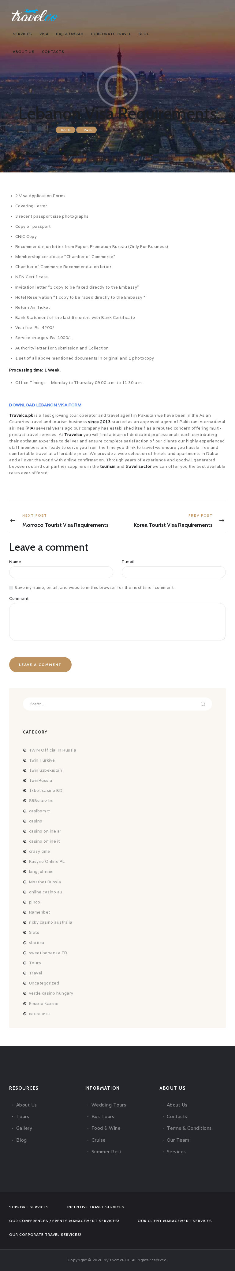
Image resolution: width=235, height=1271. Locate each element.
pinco (34, 902)
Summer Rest (106, 1152)
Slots (34, 932)
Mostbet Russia (45, 882)
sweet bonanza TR (48, 952)
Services (176, 1152)
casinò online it (44, 841)
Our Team (178, 1140)
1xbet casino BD (46, 790)
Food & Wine (106, 1128)
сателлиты (39, 1013)
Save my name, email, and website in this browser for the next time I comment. (95, 587)
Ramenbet (39, 912)
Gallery (24, 1128)
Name (15, 561)
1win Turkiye (42, 760)
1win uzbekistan (45, 770)
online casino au (45, 892)
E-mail (128, 561)
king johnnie (41, 871)
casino (36, 821)
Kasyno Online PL (47, 861)
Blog (21, 1140)
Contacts (177, 1116)
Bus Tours (102, 1116)
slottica (36, 942)
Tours (65, 130)
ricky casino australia (51, 922)
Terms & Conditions (189, 1128)
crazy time (39, 851)
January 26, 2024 (123, 129)
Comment (19, 598)
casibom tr (39, 811)
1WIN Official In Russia (52, 750)
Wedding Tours (108, 1105)
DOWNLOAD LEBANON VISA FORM (45, 405)
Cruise (98, 1140)
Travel (86, 130)
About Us (26, 1105)
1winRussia (40, 780)
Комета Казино (43, 1003)
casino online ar (45, 831)
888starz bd (41, 800)
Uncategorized (44, 983)
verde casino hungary (51, 993)
